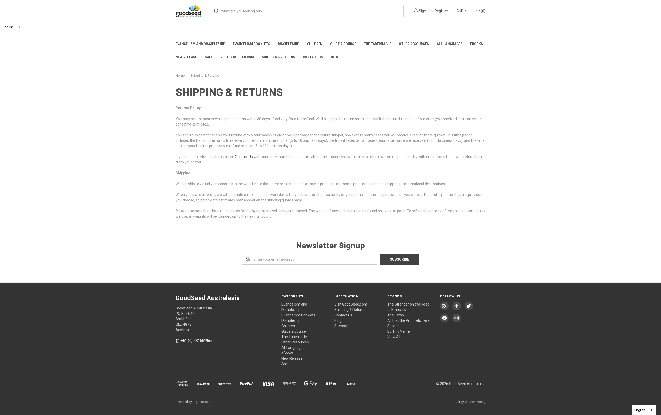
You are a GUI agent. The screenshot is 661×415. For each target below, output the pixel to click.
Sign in (424, 11)
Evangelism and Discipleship (200, 44)
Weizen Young (475, 402)
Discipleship (288, 44)
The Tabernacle (377, 44)
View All (393, 337)
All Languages (449, 44)
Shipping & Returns (278, 57)
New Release (186, 57)
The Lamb (395, 315)
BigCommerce (203, 402)
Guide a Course (343, 44)
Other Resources (414, 44)
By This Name (398, 331)
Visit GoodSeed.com (237, 57)
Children (314, 44)
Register (441, 11)
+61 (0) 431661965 (196, 341)
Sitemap (341, 326)
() (482, 11)
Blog (335, 57)
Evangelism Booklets (251, 44)
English (8, 27)
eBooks (476, 44)
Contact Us (313, 57)
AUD (460, 11)
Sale (209, 57)
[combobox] (12, 27)
